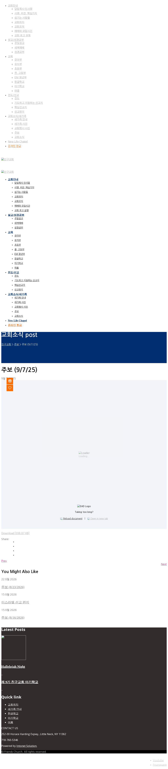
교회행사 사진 (22, 128)
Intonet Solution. (26, 746)
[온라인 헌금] (12, 388)
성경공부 (19, 52)
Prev (4, 561)
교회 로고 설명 (22, 35)
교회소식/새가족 (17, 116)
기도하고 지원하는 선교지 (28, 103)
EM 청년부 (20, 77)
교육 (10, 56)
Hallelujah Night (13, 666)
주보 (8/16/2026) (12, 617)
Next (164, 564)
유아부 (18, 59)
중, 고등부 (20, 73)
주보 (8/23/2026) (12, 587)
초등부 (18, 68)
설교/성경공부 (16, 40)
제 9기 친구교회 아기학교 (19, 682)
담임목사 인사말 (23, 9)
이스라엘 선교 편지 (15, 602)
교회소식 (19, 137)
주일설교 (19, 43)
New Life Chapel (18, 141)
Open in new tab (99, 518)
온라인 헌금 (14, 146)
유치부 (18, 64)
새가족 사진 (20, 124)
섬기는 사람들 (22, 17)
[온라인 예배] (12, 381)
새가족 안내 (20, 119)
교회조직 (19, 26)
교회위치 (19, 22)
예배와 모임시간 (23, 31)
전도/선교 (13, 95)
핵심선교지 (20, 107)
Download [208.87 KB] (15, 533)
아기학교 (19, 86)
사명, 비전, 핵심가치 (25, 13)
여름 (16, 90)
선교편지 (19, 111)
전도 (16, 98)
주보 (16, 132)
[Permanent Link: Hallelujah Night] (13, 659)
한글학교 (19, 82)
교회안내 (13, 5)
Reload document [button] (72, 518)
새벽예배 (19, 47)
